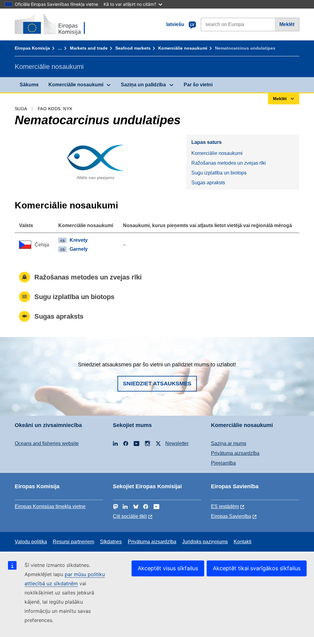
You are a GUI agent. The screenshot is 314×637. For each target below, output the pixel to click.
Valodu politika (31, 541)
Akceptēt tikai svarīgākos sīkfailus (257, 568)
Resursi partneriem (73, 541)
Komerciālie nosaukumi (182, 48)
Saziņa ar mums (228, 443)
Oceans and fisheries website (47, 443)
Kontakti (242, 541)
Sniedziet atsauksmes (157, 383)
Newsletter (177, 443)
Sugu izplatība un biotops (219, 172)
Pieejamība (223, 463)
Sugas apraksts (208, 182)
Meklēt (286, 24)
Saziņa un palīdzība (143, 84)
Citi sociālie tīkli (130, 516)
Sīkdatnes (111, 541)
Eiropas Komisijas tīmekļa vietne (50, 506)
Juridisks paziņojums (205, 541)
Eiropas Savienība (231, 516)
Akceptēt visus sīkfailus (168, 568)
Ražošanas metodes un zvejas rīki (228, 163)
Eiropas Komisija (32, 48)
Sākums (29, 84)
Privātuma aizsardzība (235, 453)
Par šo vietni (198, 84)
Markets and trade (89, 48)
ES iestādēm (225, 506)
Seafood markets (133, 48)
